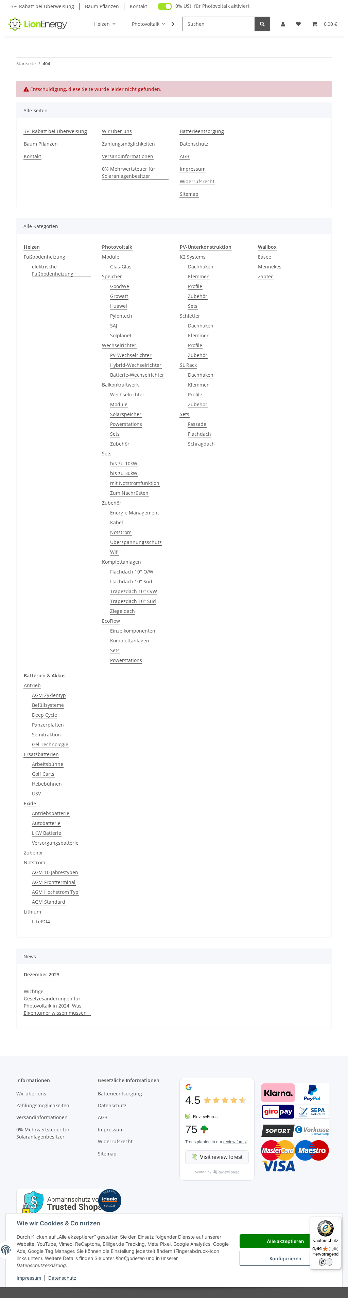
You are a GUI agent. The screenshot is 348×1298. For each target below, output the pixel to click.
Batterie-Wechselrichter (137, 375)
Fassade (197, 424)
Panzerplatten (48, 724)
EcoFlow (111, 621)
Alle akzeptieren (285, 1241)
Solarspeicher (125, 414)
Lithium (32, 911)
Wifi (114, 552)
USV (36, 793)
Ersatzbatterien (41, 754)
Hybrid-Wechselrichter (135, 365)
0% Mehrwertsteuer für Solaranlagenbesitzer (128, 172)
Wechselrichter (119, 345)
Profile (195, 286)
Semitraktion (46, 734)
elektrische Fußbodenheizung (52, 270)
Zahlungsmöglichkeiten (128, 143)
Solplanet (121, 335)
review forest (235, 1142)
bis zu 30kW (123, 473)
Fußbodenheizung (44, 256)
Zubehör (119, 443)
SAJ (113, 325)
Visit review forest (221, 1157)
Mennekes (269, 266)
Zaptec (265, 276)
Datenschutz (62, 1278)
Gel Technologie (50, 744)
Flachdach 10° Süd (131, 581)
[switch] (325, 1262)
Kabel (116, 522)
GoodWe (119, 286)
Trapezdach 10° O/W (133, 591)
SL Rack (188, 365)
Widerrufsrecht (197, 181)
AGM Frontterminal (53, 882)
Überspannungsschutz (136, 542)
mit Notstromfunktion (134, 483)
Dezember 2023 (41, 974)
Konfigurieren (285, 1258)
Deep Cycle (44, 715)
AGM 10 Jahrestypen (55, 872)
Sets (115, 434)
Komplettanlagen (121, 562)
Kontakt (138, 6)
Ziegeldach (122, 611)
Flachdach (199, 434)
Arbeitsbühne (47, 764)
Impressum (29, 1278)
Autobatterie (46, 823)
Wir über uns (117, 131)
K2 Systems (193, 256)
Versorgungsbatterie (55, 843)
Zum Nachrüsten (129, 493)
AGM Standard (48, 902)
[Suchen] (262, 24)
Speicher (112, 276)
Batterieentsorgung (202, 131)
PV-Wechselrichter (131, 355)
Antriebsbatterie (50, 813)
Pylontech (121, 316)
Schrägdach (201, 443)
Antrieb (32, 685)
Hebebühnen (47, 783)
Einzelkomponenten (132, 630)
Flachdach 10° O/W (131, 571)
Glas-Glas (121, 266)
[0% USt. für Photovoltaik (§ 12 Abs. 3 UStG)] (165, 6)
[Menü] (337, 1221)
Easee (264, 256)
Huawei (118, 306)
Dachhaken (200, 266)
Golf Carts (43, 774)
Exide (30, 803)
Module (110, 256)
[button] (283, 24)
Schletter (190, 316)
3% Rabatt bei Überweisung (42, 6)
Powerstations (126, 424)
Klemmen (199, 276)
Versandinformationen (127, 156)
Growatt (119, 296)
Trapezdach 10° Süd (133, 601)
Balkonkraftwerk (120, 384)
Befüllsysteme (48, 705)
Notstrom (121, 532)
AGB (184, 156)
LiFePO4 (41, 921)
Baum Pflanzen (102, 6)
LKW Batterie (46, 833)
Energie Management (134, 512)
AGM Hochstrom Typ (55, 892)
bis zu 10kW (123, 463)
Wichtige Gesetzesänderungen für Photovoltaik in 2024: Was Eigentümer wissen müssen (55, 1002)
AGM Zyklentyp (49, 695)
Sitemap (189, 194)
